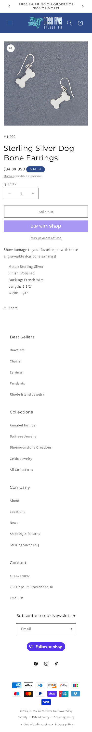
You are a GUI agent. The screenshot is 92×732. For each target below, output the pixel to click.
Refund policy (41, 717)
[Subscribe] (70, 629)
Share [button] (13, 308)
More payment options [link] (46, 238)
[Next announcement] (83, 6)
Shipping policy (64, 717)
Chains (15, 361)
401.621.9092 (20, 576)
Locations (17, 511)
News (14, 522)
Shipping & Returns (25, 533)
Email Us (17, 598)
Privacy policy (64, 724)
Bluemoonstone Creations (31, 447)
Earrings (16, 372)
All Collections (21, 469)
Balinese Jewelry (23, 436)
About (15, 500)
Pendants (17, 383)
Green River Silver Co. (43, 711)
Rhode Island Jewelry (27, 394)
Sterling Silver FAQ (24, 545)
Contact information (37, 724)
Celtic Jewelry (21, 458)
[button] (9, 23)
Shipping (9, 176)
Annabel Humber (23, 425)
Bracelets (17, 350)
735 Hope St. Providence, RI (31, 587)
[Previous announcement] (9, 6)
